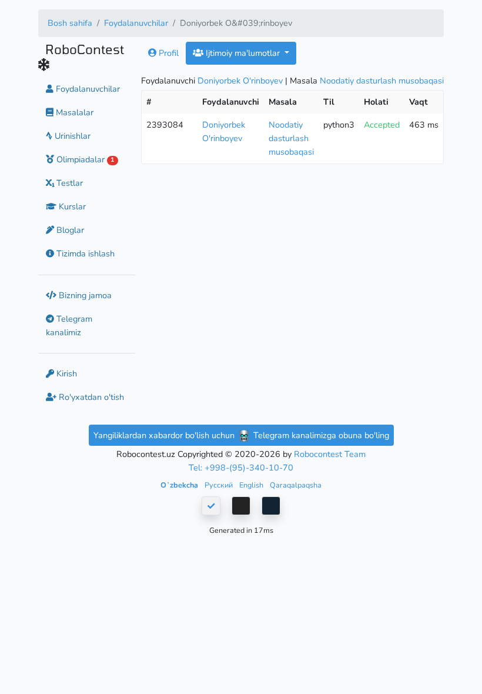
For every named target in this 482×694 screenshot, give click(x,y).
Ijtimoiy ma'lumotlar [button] (242, 53)
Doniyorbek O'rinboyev (240, 80)
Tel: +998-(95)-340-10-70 (241, 467)
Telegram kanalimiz (69, 325)
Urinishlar (71, 136)
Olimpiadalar (84, 159)
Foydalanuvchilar (136, 23)
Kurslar (71, 206)
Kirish (65, 373)
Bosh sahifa (70, 23)
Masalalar (73, 112)
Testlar (68, 183)
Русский (220, 485)
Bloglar (69, 230)
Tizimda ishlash (84, 253)
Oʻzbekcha (180, 485)
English (252, 485)
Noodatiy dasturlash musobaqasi (382, 80)
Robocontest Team (330, 454)
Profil (167, 53)
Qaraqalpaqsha (296, 485)
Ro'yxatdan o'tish (90, 397)
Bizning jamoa (84, 295)
